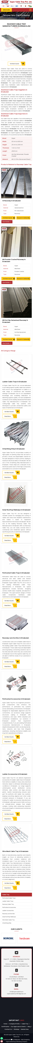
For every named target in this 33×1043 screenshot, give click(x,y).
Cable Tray (25, 1024)
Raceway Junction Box (8, 913)
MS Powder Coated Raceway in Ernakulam (14, 260)
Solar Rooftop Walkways (9, 917)
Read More (7, 416)
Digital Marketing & (11, 1041)
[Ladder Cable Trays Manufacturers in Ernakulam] (16, 366)
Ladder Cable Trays (7, 901)
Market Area (25, 1029)
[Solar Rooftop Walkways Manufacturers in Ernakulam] (16, 494)
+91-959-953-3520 (21, 979)
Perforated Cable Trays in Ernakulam (16, 573)
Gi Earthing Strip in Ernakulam (13, 449)
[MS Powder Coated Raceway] (16, 242)
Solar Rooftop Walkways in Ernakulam (16, 510)
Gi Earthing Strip (6, 923)
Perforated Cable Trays (8, 898)
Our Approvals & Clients (18, 1026)
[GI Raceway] (16, 183)
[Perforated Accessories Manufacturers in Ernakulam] (16, 683)
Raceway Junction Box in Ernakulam (15, 638)
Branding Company (22, 1041)
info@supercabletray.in (16, 992)
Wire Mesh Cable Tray (8, 920)
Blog (29, 1026)
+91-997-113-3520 (16, 981)
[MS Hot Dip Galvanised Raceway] (16, 302)
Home (5, 1024)
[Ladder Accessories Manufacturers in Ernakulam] (16, 759)
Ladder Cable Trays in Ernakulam (14, 382)
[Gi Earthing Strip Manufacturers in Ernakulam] (16, 433)
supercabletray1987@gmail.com (16, 994)
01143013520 (13, 977)
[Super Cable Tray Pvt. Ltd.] (16, 2)
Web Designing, (25, 1039)
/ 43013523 (20, 977)
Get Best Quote (7, 218)
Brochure (6, 10)
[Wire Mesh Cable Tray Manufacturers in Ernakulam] (16, 836)
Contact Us (8, 1029)
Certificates (5, 1026)
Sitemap (16, 1029)
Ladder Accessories (8, 910)
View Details (6, 221)
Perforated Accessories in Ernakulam (16, 699)
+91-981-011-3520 (11, 979)
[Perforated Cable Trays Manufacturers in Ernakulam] (16, 557)
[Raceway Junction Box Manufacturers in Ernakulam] (16, 622)
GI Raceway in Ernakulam (11, 201)
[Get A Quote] (1, 1041)
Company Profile (14, 1024)
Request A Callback (22, 218)
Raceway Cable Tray (8, 904)
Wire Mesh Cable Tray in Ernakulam (15, 851)
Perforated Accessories (9, 907)
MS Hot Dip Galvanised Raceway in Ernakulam (15, 321)
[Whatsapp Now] (1, 1038)
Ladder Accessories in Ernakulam (14, 774)
